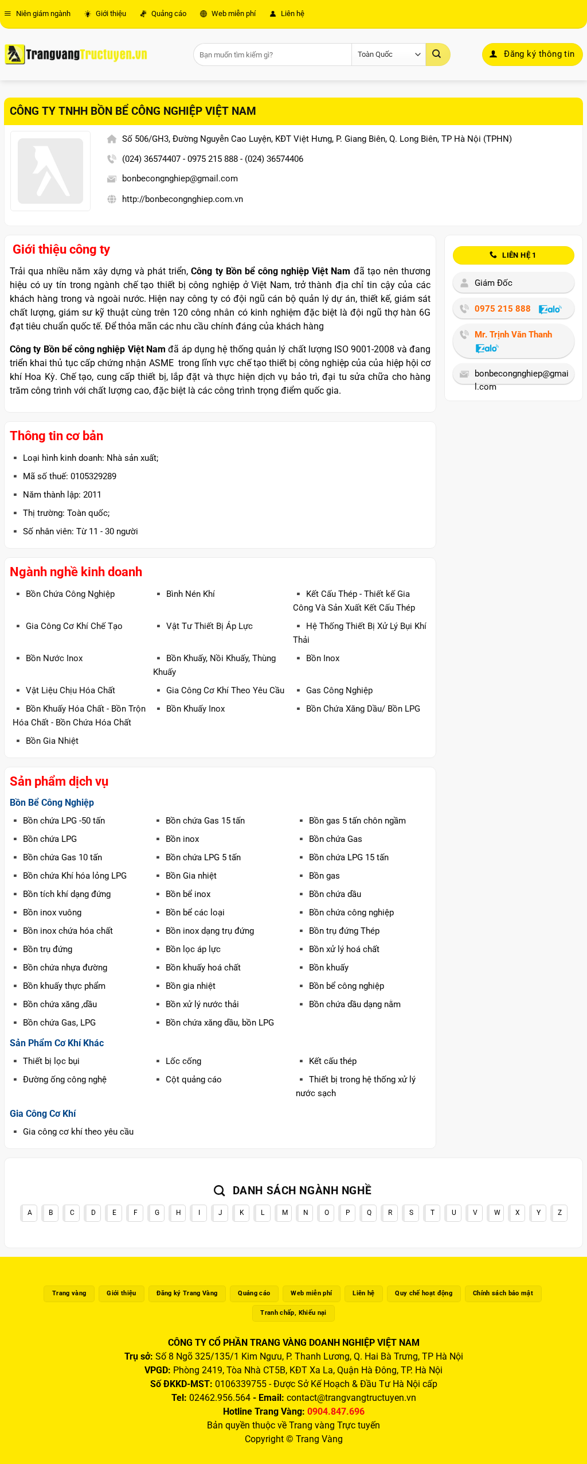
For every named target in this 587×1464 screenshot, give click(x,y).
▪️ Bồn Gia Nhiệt (46, 741)
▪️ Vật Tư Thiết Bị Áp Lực (203, 626)
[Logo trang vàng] (75, 54)
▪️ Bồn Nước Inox (48, 658)
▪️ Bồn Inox (316, 658)
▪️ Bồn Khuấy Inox (189, 709)
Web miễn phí (233, 13)
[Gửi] (438, 54)
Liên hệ (291, 13)
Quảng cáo (168, 13)
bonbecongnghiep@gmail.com (180, 178)
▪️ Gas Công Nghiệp (333, 690)
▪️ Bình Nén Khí (184, 594)
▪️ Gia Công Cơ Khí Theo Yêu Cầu (218, 690)
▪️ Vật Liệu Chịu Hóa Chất (64, 690)
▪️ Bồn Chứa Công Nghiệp (64, 594)
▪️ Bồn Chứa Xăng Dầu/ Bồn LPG (356, 709)
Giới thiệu (110, 13)
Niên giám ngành (42, 13)
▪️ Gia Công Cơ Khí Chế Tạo (68, 626)
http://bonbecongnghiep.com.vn (182, 199)
